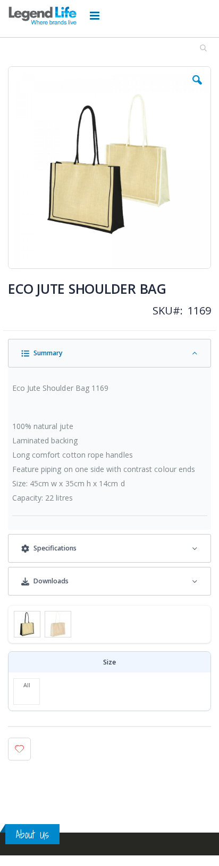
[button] (197, 88)
